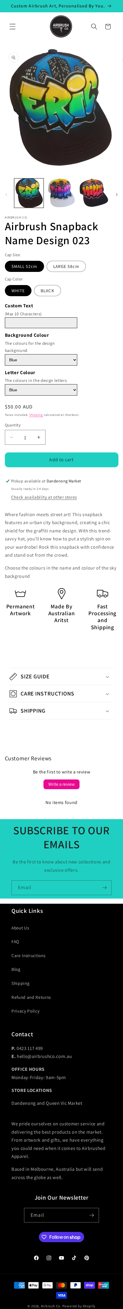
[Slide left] (6, 194)
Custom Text (19, 305)
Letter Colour (20, 372)
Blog (16, 969)
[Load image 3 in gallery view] (94, 193)
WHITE (18, 290)
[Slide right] (116, 194)
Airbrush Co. (51, 1306)
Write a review (61, 784)
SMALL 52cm (24, 266)
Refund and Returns (31, 997)
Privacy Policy (25, 1011)
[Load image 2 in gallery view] (61, 193)
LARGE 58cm (66, 266)
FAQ (15, 941)
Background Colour (27, 335)
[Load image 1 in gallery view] (29, 193)
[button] (12, 26)
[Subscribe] (104, 887)
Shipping (36, 415)
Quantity (13, 425)
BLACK (47, 290)
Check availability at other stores (44, 497)
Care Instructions (28, 955)
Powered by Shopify (79, 1306)
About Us (20, 928)
